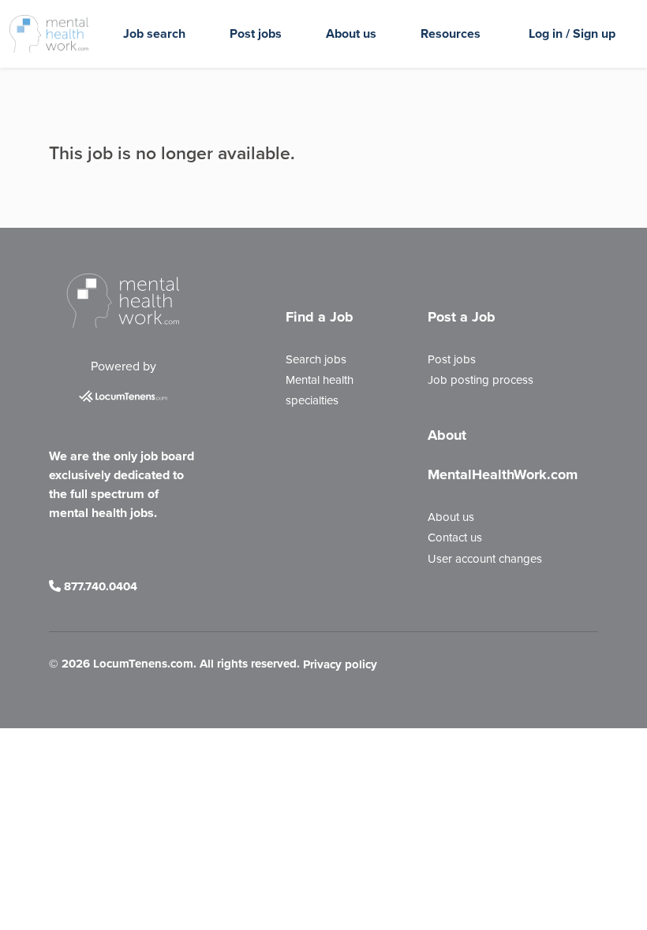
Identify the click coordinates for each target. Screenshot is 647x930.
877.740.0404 (99, 586)
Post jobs (256, 33)
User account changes (485, 558)
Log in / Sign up (572, 33)
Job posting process (480, 380)
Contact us (455, 537)
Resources (451, 33)
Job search (154, 33)
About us (351, 33)
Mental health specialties (319, 390)
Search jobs (316, 359)
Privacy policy (340, 664)
